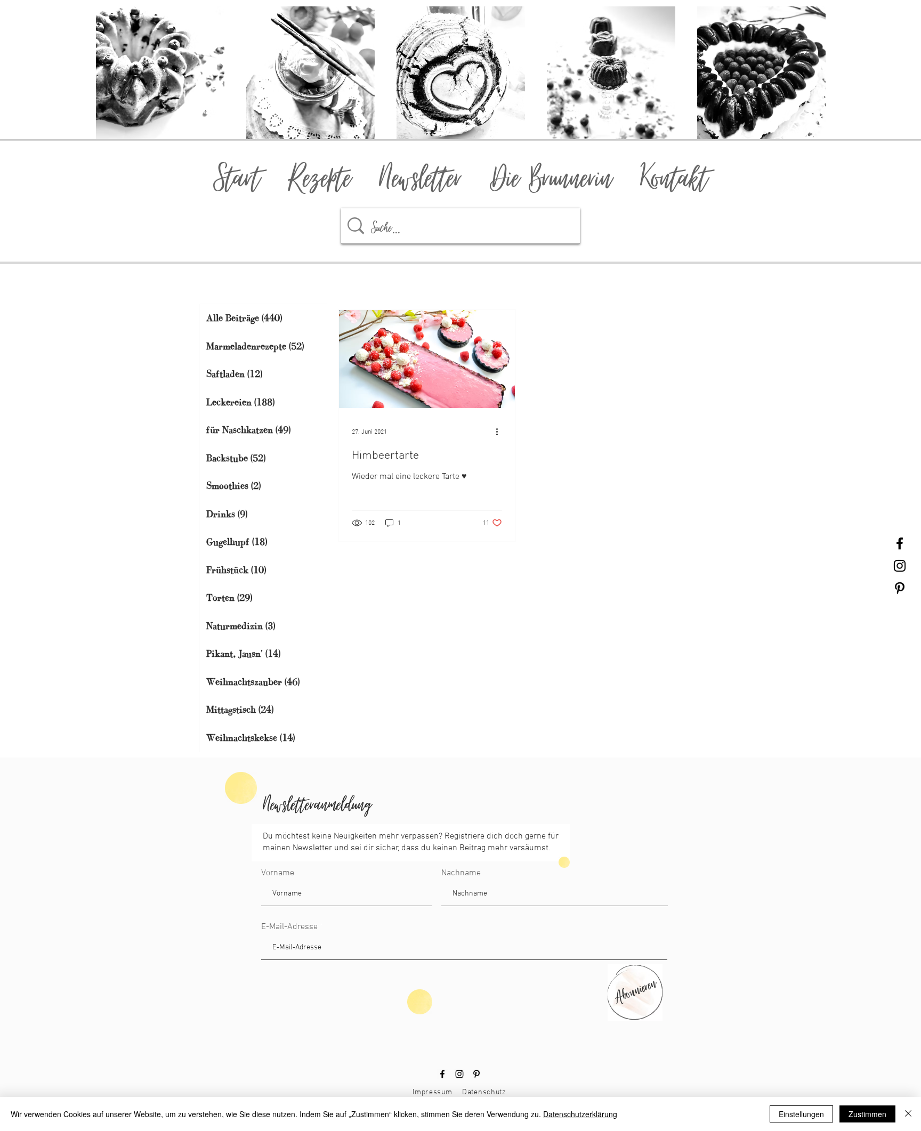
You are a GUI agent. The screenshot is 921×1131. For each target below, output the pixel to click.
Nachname (461, 873)
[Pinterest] (476, 1074)
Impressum (432, 1092)
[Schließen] (908, 1113)
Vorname (277, 873)
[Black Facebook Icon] (900, 543)
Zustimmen (867, 1114)
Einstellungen (801, 1114)
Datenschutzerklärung (580, 1114)
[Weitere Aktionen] (500, 432)
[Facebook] (442, 1074)
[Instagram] (459, 1074)
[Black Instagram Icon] (900, 566)
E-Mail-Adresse (289, 927)
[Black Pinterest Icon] (900, 588)
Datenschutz (484, 1092)
